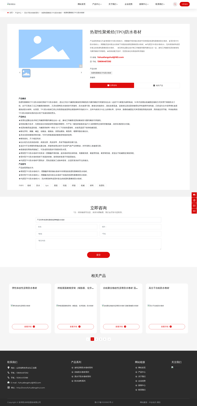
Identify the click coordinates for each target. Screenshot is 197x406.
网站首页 (142, 368)
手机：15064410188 (19, 378)
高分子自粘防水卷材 (159, 288)
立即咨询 (185, 4)
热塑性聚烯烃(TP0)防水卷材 (51, 13)
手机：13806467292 (19, 373)
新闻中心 (142, 385)
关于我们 (142, 376)
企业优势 (142, 381)
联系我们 (142, 390)
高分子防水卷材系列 (31, 13)
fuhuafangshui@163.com (110, 57)
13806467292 (104, 61)
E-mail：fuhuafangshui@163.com (26, 383)
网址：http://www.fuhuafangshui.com (28, 388)
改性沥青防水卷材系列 (83, 368)
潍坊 (159, 402)
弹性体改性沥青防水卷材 (24, 288)
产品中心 (18, 13)
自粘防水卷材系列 (81, 372)
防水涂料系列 (79, 381)
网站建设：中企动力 (148, 402)
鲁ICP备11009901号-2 (104, 402)
